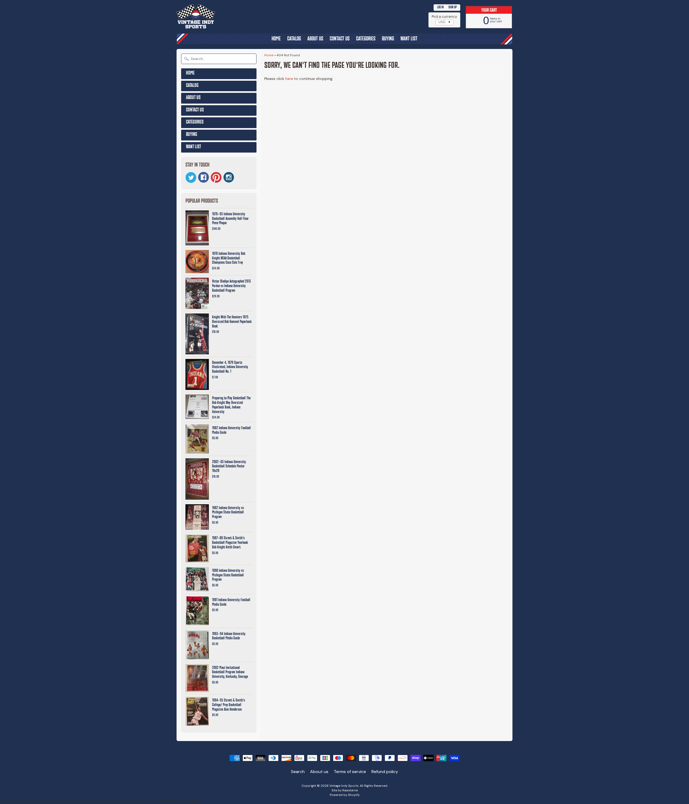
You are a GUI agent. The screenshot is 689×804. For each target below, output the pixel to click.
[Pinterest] (216, 177)
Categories (365, 39)
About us (315, 39)
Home (276, 39)
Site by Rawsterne (345, 790)
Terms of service (350, 771)
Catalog (294, 39)
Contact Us (340, 39)
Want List (408, 39)
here (289, 78)
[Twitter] (190, 177)
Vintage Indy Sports (343, 786)
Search (298, 771)
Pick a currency (444, 17)
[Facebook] (203, 177)
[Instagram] (228, 177)
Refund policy (384, 771)
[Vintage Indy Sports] (217, 27)
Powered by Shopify (345, 795)
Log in (440, 7)
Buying (388, 39)
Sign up (452, 7)
